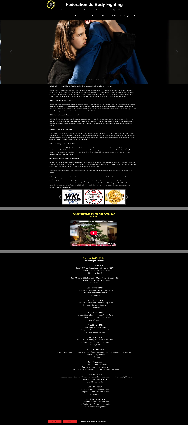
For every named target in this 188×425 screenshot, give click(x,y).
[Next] (177, 52)
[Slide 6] (98, 79)
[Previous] (11, 52)
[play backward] (60, 197)
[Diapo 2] (91, 79)
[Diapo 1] (89, 79)
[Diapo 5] (96, 79)
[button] (83, 15)
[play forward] (127, 197)
